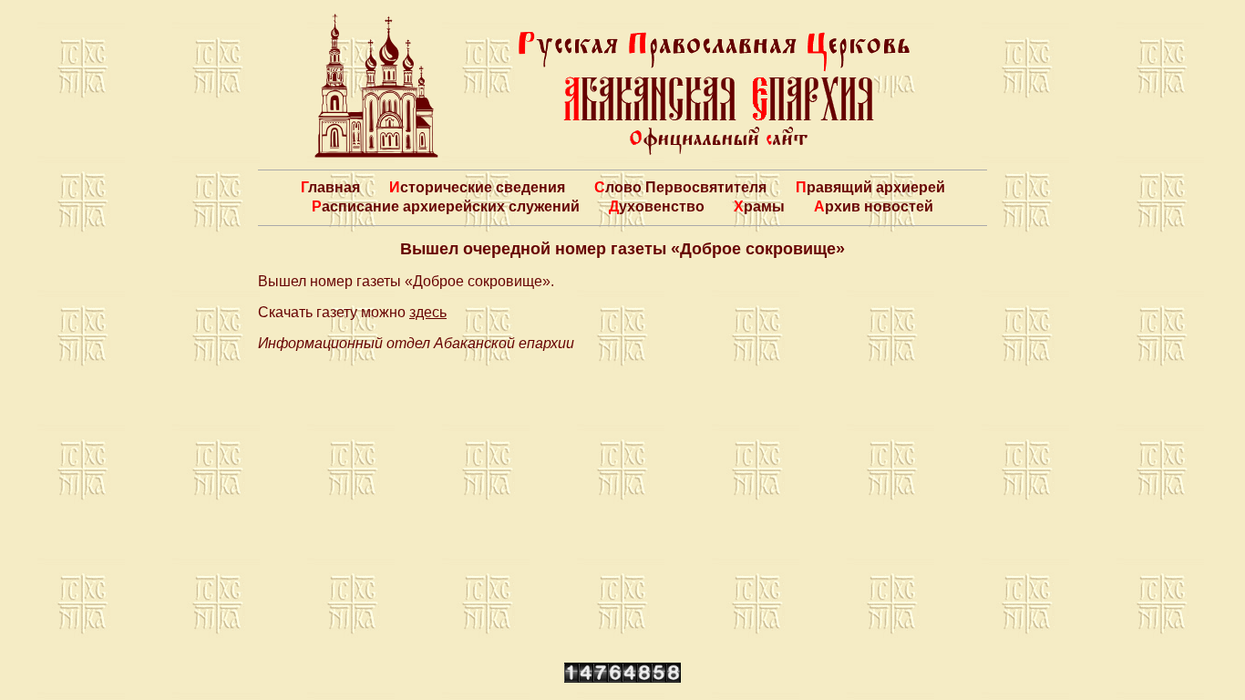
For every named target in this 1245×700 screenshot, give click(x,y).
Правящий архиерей (870, 187)
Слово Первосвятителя (680, 187)
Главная (330, 187)
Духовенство (657, 206)
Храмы (759, 206)
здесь (428, 312)
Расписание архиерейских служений (446, 206)
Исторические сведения (477, 187)
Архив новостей (873, 206)
